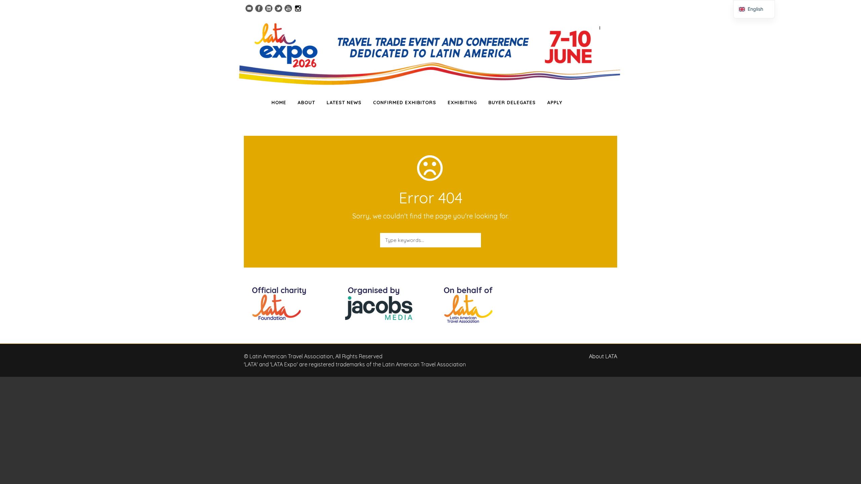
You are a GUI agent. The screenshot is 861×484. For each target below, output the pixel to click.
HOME (278, 102)
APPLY (554, 102)
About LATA (603, 356)
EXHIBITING (462, 102)
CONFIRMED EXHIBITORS (404, 102)
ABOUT (306, 102)
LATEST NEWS (344, 102)
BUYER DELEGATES (512, 102)
